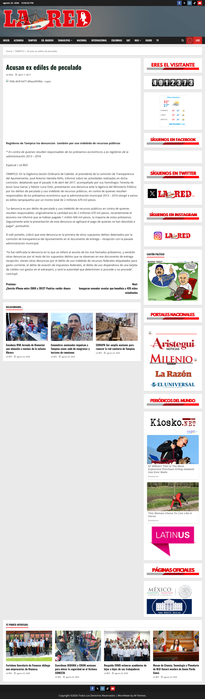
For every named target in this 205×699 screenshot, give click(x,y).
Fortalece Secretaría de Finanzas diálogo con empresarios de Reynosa (28, 667)
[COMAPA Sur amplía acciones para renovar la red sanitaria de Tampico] (117, 327)
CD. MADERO (47, 40)
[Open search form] (183, 40)
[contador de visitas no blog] (173, 82)
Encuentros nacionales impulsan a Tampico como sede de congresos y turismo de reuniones (70, 348)
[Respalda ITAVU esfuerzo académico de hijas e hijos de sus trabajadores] (127, 646)
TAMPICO (32, 40)
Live (198, 40)
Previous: (38, 286)
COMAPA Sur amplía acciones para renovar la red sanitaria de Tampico (115, 347)
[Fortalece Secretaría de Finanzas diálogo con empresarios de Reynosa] (29, 646)
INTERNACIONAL (99, 40)
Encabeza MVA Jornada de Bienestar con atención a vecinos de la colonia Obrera (26, 348)
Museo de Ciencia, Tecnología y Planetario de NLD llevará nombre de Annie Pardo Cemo (176, 669)
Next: (108, 288)
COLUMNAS (116, 40)
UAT (128, 40)
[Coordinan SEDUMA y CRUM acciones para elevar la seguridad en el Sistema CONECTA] (78, 646)
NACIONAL (82, 40)
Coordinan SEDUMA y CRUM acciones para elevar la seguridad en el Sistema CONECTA (76, 669)
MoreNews (124, 695)
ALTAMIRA (19, 40)
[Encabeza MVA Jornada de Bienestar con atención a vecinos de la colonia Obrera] (27, 327)
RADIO (149, 40)
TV (157, 40)
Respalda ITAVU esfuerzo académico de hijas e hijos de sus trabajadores (125, 667)
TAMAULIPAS (64, 40)
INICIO (6, 40)
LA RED (9, 74)
